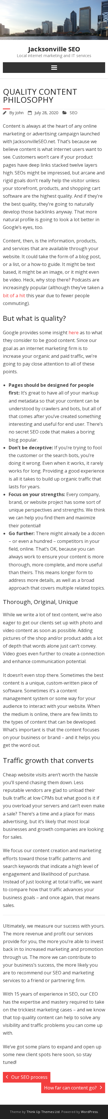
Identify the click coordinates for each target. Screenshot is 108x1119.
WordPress (89, 1112)
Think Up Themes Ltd (43, 1112)
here (74, 332)
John (19, 112)
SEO (73, 112)
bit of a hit (14, 295)
